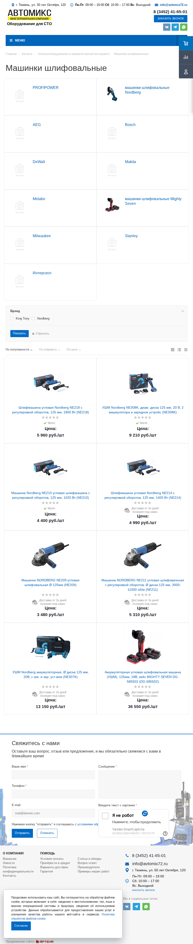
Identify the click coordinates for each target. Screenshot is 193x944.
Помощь (47, 853)
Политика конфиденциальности (18, 869)
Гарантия (46, 871)
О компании (13, 853)
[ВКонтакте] (166, 27)
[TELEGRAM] (175, 27)
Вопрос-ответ (87, 863)
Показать (19, 333)
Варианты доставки (54, 867)
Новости (9, 863)
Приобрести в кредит (55, 863)
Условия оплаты (51, 858)
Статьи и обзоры (89, 858)
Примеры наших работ (93, 871)
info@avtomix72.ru (173, 5)
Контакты (9, 875)
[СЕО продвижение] (44, 941)
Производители (89, 867)
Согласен (21, 925)
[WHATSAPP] (183, 27)
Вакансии (9, 858)
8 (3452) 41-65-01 (170, 12)
